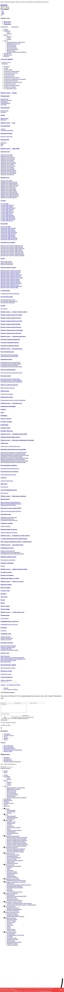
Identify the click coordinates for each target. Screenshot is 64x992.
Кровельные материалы (11, 80)
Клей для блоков (5, 656)
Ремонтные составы (6, 671)
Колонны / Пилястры (7, 431)
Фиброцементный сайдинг (12, 77)
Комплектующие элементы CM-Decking (11, 274)
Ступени (3, 200)
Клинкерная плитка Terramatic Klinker (11, 363)
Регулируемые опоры (7, 296)
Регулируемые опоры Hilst (8, 302)
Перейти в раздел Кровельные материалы (13, 496)
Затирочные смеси (6, 633)
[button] (4, 63)
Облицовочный (5, 96)
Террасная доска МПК (6, 154)
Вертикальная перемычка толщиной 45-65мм (13, 459)
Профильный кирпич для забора (10, 578)
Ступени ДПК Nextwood (7, 209)
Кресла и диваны (5, 587)
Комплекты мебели (6, 584)
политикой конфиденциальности (45, 991)
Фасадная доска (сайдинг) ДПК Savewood (12, 247)
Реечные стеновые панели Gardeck (10, 324)
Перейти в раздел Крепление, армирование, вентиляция (17, 440)
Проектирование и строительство (16, 42)
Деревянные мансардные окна (9, 517)
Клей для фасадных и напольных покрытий (12, 657)
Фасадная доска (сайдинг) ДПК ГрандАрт (12, 245)
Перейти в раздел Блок (8, 122)
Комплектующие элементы (8, 267)
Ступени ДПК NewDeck (7, 215)
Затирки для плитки (6, 639)
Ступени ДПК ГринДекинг (8, 217)
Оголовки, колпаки (6, 572)
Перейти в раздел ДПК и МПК (10, 148)
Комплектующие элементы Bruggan (10, 279)
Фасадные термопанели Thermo (10, 345)
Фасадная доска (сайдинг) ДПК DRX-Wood (12, 254)
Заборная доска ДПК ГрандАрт (9, 182)
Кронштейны (4, 424)
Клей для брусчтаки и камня (8, 660)
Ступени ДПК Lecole (6, 213)
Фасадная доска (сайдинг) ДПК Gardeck (11, 249)
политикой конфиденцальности (13, 715)
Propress (3, 566)
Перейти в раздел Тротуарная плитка (12, 544)
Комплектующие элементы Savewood (11, 270)
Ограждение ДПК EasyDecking (9, 238)
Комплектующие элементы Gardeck (10, 280)
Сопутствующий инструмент (9, 490)
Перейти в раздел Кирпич (9, 92)
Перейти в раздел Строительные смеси (12, 612)
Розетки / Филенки (6, 418)
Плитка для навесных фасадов (9, 384)
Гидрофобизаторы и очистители (10, 621)
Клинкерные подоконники (8, 406)
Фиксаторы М (4, 487)
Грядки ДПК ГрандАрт (7, 263)
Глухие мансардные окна (7, 518)
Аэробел (3, 129)
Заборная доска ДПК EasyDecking (10, 194)
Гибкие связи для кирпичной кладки (10, 446)
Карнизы (3, 409)
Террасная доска (5, 151)
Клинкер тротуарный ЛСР (8, 551)
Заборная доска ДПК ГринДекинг (10, 196)
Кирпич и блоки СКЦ (6, 136)
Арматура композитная (7, 480)
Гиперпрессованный (6, 100)
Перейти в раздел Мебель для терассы (12, 581)
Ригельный (4, 104)
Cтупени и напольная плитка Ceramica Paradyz (14, 538)
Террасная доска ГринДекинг (8, 171)
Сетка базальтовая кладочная (8, 474)
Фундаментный (5, 107)
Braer (2, 144)
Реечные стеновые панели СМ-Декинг (11, 315)
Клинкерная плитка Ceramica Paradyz (10, 362)
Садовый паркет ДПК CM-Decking (10, 293)
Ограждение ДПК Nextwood (8, 233)
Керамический (4, 99)
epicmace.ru (10, 767)
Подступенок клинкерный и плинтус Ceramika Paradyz (16, 541)
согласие (8, 717)
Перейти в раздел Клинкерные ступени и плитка (15, 535)
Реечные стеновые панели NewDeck (11, 318)
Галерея (9, 39)
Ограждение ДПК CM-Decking (9, 232)
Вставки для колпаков (7, 575)
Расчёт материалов (12, 47)
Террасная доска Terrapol (7, 164)
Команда (9, 33)
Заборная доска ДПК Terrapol (8, 189)
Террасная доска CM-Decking (8, 163)
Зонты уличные (5, 606)
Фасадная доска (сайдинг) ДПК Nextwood (12, 251)
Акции (3, 685)
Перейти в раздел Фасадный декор (11, 403)
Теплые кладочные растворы (8, 645)
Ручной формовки (5, 103)
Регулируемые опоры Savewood (9, 301)
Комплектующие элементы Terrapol (10, 273)
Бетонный (3, 112)
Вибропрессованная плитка (8, 556)
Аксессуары (4, 596)
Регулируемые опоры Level (8, 299)
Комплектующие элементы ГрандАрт (11, 272)
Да (2, 11)
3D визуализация (11, 46)
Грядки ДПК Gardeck (6, 261)
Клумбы (3, 305)
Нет (2, 13)
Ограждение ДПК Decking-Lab (9, 239)
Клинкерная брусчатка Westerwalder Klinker (12, 553)
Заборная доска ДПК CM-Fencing (9, 184)
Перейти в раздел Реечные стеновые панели (14, 311)
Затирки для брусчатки (7, 638)
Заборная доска (5, 177)
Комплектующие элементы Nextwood (11, 276)
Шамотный (4, 119)
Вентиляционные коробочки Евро (10, 468)
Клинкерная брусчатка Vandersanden (10, 552)
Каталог (6, 771)
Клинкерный (4, 101)
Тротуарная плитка (10, 83)
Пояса (2, 412)
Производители (8, 55)
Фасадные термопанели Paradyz (10, 342)
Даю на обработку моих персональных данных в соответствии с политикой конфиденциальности (17, 717)
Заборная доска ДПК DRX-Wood (9, 193)
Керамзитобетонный (6, 133)
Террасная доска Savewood (8, 157)
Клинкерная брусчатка (7, 548)
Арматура (3, 477)
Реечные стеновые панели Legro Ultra (11, 321)
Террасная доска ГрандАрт (8, 161)
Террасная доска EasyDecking (8, 173)
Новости (9, 36)
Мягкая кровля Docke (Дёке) (8, 505)
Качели (3, 603)
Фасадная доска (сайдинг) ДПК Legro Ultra (12, 252)
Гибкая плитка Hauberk (7, 394)
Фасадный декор (9, 76)
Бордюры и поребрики (7, 563)
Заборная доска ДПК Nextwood (9, 186)
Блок (6, 68)
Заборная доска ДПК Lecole (8, 187)
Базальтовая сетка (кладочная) (9, 471)
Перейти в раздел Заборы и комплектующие (14, 569)
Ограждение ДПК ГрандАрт (8, 231)
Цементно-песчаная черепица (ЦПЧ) (11, 508)
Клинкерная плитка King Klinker (9, 365)
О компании (7, 31)
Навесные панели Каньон (7, 388)
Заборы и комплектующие (12, 85)
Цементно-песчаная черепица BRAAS (11, 511)
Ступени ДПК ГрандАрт (7, 205)
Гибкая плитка (5, 391)
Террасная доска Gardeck (7, 160)
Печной (3, 115)
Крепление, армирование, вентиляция (15, 79)
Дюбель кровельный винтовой (9, 532)
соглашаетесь (15, 991)
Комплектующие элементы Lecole (10, 284)
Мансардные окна (6, 514)
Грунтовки (4, 627)
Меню (5, 772)
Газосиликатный (5, 126)
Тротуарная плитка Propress (8, 560)
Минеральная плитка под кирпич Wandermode (13, 400)
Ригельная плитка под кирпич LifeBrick (11, 380)
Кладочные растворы (7, 642)
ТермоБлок (3, 142)
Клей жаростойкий (6, 661)
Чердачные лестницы (7, 523)
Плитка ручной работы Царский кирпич (11, 372)
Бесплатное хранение (12, 49)
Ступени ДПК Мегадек (7, 220)
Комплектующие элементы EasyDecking (11, 286)
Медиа (5, 35)
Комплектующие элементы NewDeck (10, 281)
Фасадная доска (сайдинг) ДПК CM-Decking (12, 248)
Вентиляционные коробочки (9, 465)
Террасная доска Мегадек (7, 174)
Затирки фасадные (5, 636)
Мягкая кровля (5, 499)
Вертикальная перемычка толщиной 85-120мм (13, 454)
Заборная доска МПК (6, 180)
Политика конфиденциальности (12, 761)
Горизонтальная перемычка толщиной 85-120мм (13, 452)
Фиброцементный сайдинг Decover (10, 437)
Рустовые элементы (6, 421)
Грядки (3, 258)
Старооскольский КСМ (7, 130)
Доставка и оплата (13, 685)
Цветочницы (4, 308)
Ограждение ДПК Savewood (8, 228)
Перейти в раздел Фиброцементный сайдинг (14, 434)
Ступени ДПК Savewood (7, 212)
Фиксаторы (4, 483)
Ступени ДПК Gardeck (7, 206)
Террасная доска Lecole (7, 156)
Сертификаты (7, 53)
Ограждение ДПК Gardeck (8, 229)
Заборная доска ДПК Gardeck (8, 190)
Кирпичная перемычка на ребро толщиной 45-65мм (14, 458)
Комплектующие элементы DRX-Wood (11, 283)
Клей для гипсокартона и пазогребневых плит (13, 659)
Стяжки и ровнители (7, 677)
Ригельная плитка (6, 376)
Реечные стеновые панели (12, 71)
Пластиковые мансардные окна (9, 520)
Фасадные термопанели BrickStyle (10, 339)
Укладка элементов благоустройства (16, 52)
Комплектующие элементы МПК (9, 287)
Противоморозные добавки (8, 665)
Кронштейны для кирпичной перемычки (11, 456)
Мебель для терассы (10, 87)
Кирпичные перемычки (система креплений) (13, 449)
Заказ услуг (7, 806)
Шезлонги (3, 593)
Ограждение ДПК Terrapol (8, 235)
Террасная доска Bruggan (7, 167)
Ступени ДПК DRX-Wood (8, 216)
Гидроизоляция (5, 615)
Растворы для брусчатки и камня (9, 650)
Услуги (5, 40)
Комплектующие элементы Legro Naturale (12, 277)
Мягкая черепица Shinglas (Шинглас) (10, 502)
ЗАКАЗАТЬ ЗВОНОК (7, 59)
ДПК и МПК (8, 69)
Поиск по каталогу (6, 768)
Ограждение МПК (5, 226)
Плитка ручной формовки (8, 369)
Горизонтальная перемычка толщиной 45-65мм (13, 462)
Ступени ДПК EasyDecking (8, 219)
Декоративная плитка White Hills (9, 356)
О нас (8, 32)
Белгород (4, 5)
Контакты (6, 56)
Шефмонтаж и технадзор (13, 43)
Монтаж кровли (11, 50)
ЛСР (2, 145)
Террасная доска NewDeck (8, 169)
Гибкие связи (4, 443)
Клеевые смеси (5, 653)
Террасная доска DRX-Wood (8, 170)
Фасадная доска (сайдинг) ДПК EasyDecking (12, 255)
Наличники (4, 415)
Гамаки (3, 600)
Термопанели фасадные (11, 73)
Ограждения (4, 223)
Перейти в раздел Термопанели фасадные (13, 336)
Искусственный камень (7, 351)
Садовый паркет (5, 290)
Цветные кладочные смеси (8, 647)
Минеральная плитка (7, 397)
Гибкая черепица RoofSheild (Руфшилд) (11, 503)
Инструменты (4, 493)
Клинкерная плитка (6, 359)
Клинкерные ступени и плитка (13, 82)
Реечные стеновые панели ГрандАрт (11, 333)
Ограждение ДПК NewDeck (8, 236)
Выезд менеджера (11, 45)
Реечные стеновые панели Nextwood (11, 327)
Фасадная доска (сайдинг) (8, 242)
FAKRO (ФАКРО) (5, 526)
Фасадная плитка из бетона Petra (9, 354)
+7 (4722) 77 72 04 (5, 62)
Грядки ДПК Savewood (7, 264)
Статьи (9, 38)
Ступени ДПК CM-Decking (8, 208)
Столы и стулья (5, 590)
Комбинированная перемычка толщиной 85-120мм (14, 461)
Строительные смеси (10, 88)
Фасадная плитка (9, 74)
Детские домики (5, 609)
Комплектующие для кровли (9, 529)
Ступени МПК (5, 203)
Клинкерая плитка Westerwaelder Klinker (11, 366)
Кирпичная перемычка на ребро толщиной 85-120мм (15, 455)
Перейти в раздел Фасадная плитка (11, 348)
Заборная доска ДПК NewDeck (9, 192)
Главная (6, 29)
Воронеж (7, 24)
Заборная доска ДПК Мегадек (9, 197)
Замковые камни (5, 428)
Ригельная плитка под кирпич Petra (10, 379)
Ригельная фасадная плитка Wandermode (11, 381)
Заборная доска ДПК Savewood (9, 183)
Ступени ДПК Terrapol (7, 210)
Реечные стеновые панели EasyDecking (12, 330)
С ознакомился (15, 715)
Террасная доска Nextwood (8, 159)
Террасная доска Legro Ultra (8, 166)
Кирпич (7, 66)
